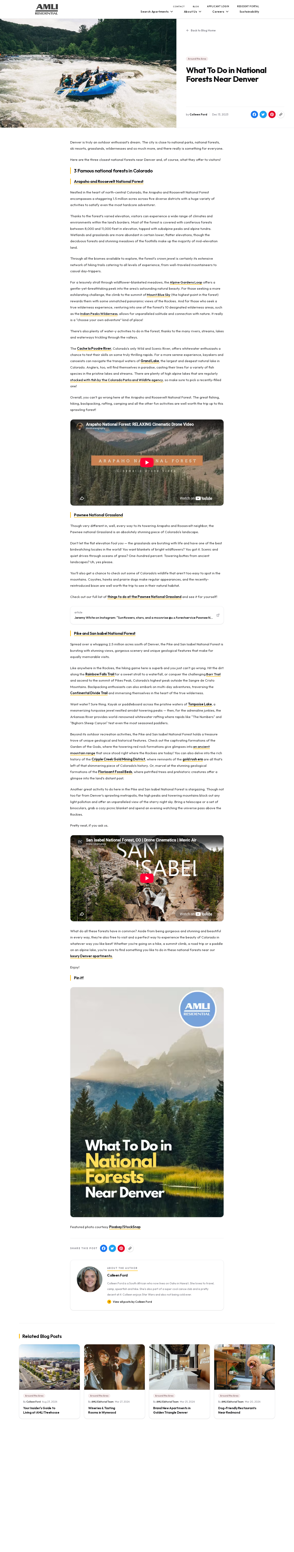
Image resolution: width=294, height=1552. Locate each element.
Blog (196, 6)
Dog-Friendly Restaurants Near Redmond (237, 1410)
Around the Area (197, 58)
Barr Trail (213, 674)
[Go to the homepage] (46, 9)
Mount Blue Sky (158, 294)
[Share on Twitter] (263, 114)
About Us (190, 11)
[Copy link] (280, 114)
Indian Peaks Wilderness (98, 313)
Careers (218, 11)
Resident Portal (248, 6)
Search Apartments (155, 11)
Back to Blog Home (203, 30)
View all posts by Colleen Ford (132, 1302)
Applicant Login (218, 6)
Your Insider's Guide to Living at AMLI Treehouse (41, 1410)
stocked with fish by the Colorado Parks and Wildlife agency (116, 380)
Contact (179, 6)
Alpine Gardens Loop (186, 282)
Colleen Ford (198, 114)
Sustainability (249, 11)
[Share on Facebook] (254, 114)
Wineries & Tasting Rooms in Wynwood (102, 1410)
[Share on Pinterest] (272, 114)
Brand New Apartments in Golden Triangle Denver (172, 1410)
